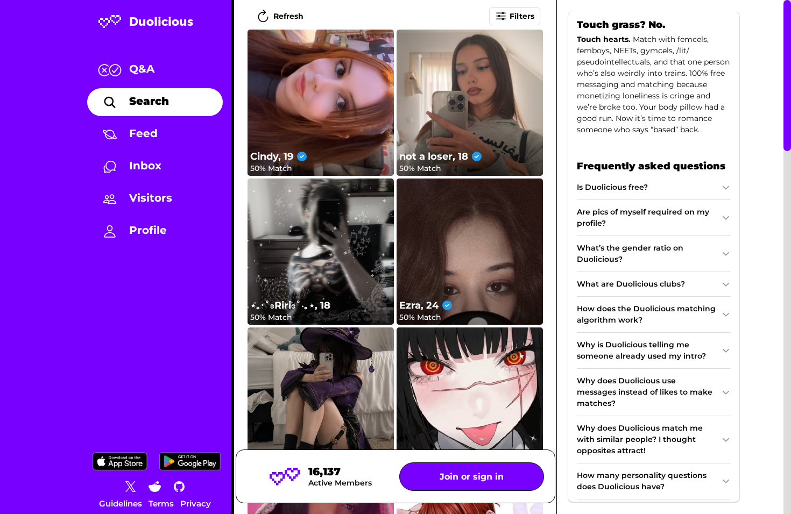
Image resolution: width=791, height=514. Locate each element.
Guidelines (120, 503)
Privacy (195, 503)
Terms (161, 503)
